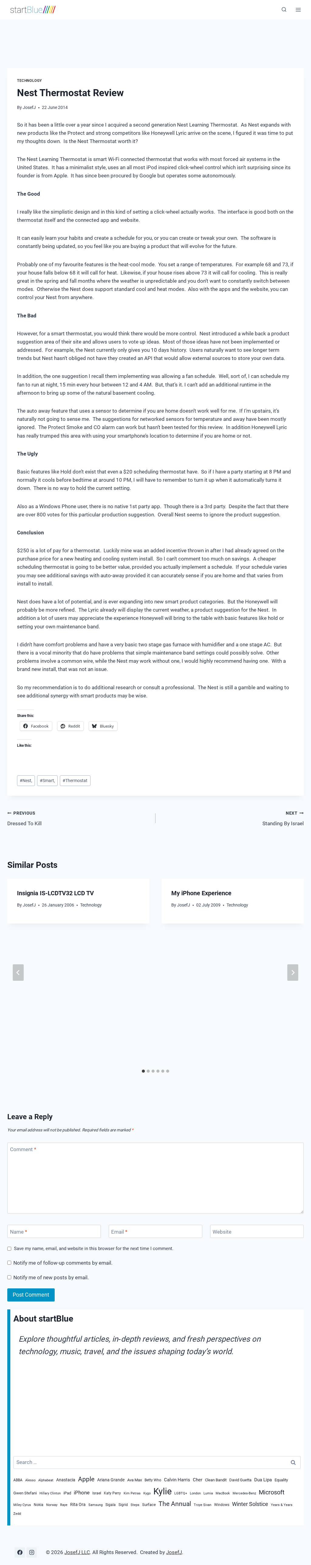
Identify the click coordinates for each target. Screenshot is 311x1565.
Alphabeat (45, 1480)
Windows (221, 1505)
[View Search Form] (284, 9)
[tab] (143, 1071)
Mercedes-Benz (244, 1493)
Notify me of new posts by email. (51, 1277)
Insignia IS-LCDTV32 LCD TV (55, 893)
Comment (23, 1149)
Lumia (208, 1493)
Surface (149, 1504)
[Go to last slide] (18, 972)
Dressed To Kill (24, 819)
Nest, (26, 780)
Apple (86, 1479)
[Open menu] (298, 9)
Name (18, 1232)
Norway (51, 1505)
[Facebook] (20, 1552)
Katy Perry (112, 1493)
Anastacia (65, 1480)
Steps (135, 1505)
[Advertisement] (151, 35)
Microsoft (272, 1492)
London (195, 1493)
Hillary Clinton (50, 1493)
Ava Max (134, 1479)
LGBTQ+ (180, 1493)
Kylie (162, 1491)
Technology (29, 81)
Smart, (47, 780)
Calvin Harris (177, 1480)
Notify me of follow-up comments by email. (62, 1263)
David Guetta (240, 1479)
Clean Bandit (216, 1479)
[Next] (292, 972)
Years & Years (281, 1505)
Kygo (147, 1493)
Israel (96, 1493)
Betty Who (153, 1480)
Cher (197, 1480)
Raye (63, 1505)
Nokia (38, 1505)
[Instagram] (31, 1552)
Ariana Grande (111, 1480)
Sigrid (123, 1505)
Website (222, 1232)
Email (119, 1232)
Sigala (110, 1505)
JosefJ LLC (77, 1552)
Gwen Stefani (25, 1492)
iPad (67, 1492)
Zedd (17, 1514)
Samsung (95, 1505)
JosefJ (29, 107)
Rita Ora (78, 1504)
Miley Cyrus (22, 1505)
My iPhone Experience (201, 893)
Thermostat (75, 780)
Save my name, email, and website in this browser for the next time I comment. (93, 1248)
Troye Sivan (202, 1505)
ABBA (17, 1480)
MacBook (223, 1493)
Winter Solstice (250, 1504)
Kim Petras (132, 1493)
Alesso (30, 1480)
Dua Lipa (263, 1480)
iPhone (82, 1493)
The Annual (175, 1503)
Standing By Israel (283, 819)
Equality (281, 1479)
